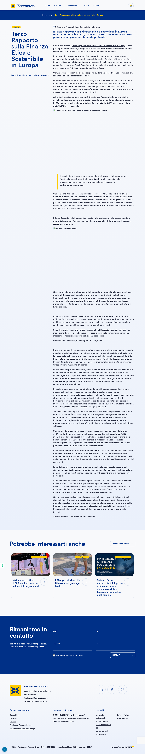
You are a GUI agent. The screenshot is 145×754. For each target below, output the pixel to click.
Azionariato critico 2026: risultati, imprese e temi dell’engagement (26, 583)
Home (47, 6)
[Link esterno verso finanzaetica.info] (23, 5)
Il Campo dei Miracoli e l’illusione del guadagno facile (68, 583)
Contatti (96, 6)
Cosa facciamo (73, 6)
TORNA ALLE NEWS (120, 544)
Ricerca (16, 27)
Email (55, 631)
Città (97, 643)
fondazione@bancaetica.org (35, 698)
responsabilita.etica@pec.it (35, 701)
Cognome (56, 643)
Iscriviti (116, 655)
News (86, 6)
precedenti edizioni (74, 73)
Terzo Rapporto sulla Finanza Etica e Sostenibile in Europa (98, 46)
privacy (81, 655)
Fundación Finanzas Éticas (20, 725)
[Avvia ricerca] (131, 5)
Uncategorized (82, 557)
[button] (101, 689)
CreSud (13, 722)
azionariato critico (38, 557)
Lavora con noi (102, 731)
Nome (98, 631)
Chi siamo (58, 6)
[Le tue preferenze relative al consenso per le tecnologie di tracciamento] (2, 565)
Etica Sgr (13, 718)
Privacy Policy (123, 715)
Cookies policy (123, 718)
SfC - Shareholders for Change (22, 729)
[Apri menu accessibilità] (4, 749)
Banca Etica (14, 715)
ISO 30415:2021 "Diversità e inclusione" (69, 715)
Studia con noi (102, 721)
